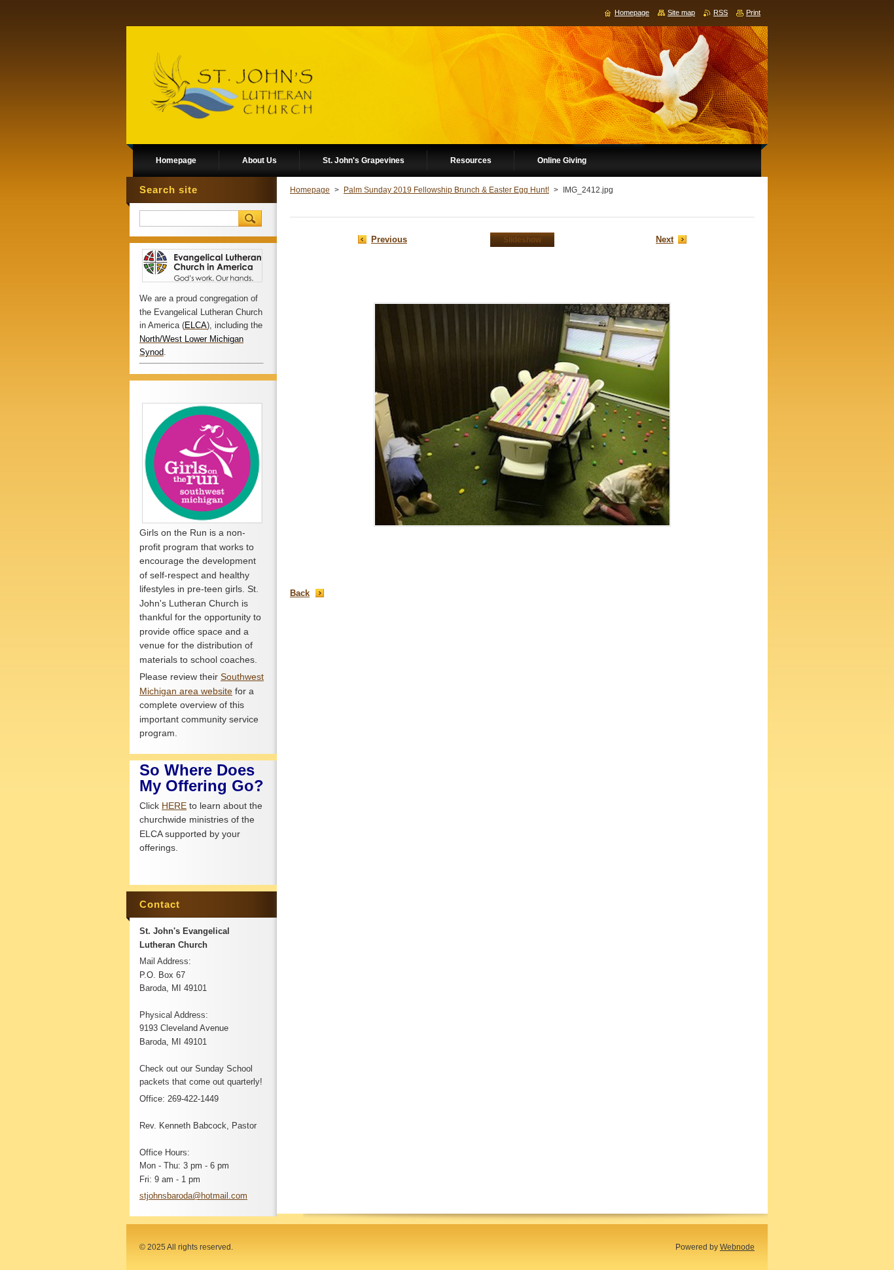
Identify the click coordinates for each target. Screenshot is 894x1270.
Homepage (310, 190)
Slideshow (522, 239)
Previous (389, 239)
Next (664, 239)
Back (300, 593)
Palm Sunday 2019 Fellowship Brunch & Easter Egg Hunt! (446, 190)
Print (753, 12)
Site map (681, 12)
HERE (174, 805)
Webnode (737, 1247)
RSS (720, 12)
